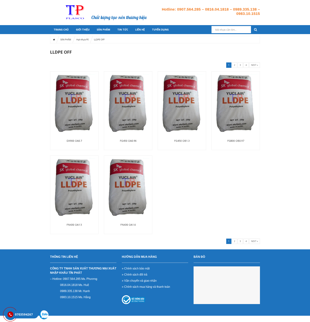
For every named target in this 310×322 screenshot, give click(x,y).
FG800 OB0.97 (235, 140)
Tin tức (144, 4)
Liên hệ (148, 9)
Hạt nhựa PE (82, 39)
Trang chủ (101, 4)
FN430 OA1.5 (74, 224)
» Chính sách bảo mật (136, 268)
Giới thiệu (130, 4)
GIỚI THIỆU (83, 29)
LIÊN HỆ (140, 29)
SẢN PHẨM (103, 29)
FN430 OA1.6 (128, 224)
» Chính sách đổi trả (134, 274)
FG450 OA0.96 (128, 140)
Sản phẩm (115, 4)
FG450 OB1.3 (182, 140)
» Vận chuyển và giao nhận (139, 280)
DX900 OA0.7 (74, 140)
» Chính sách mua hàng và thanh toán (146, 286)
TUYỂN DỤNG (160, 29)
